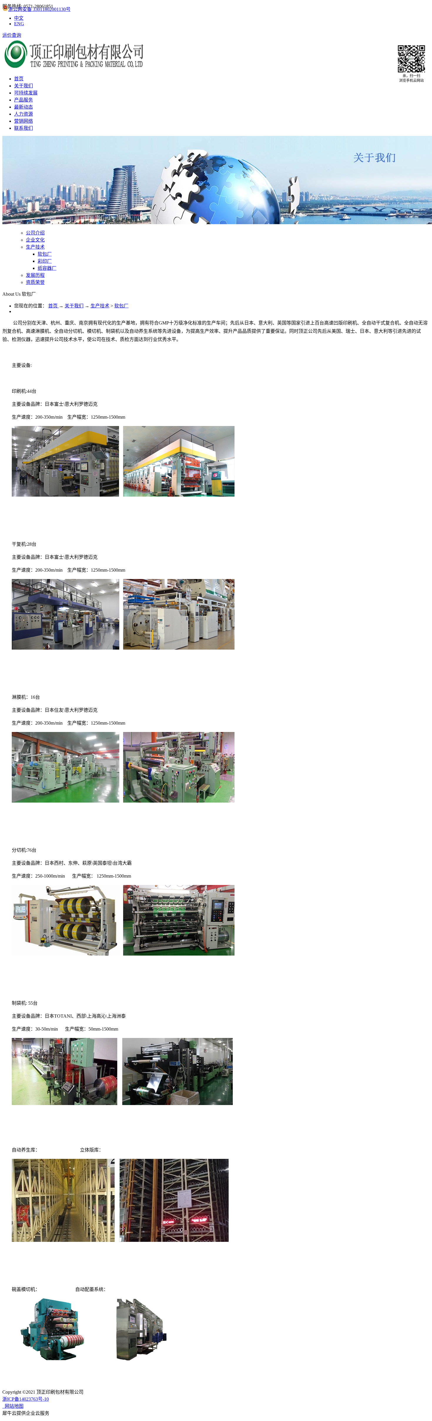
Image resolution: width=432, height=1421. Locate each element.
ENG (19, 23)
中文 (19, 18)
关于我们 (74, 305)
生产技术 (100, 305)
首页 (19, 78)
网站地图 (13, 1406)
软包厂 (121, 305)
